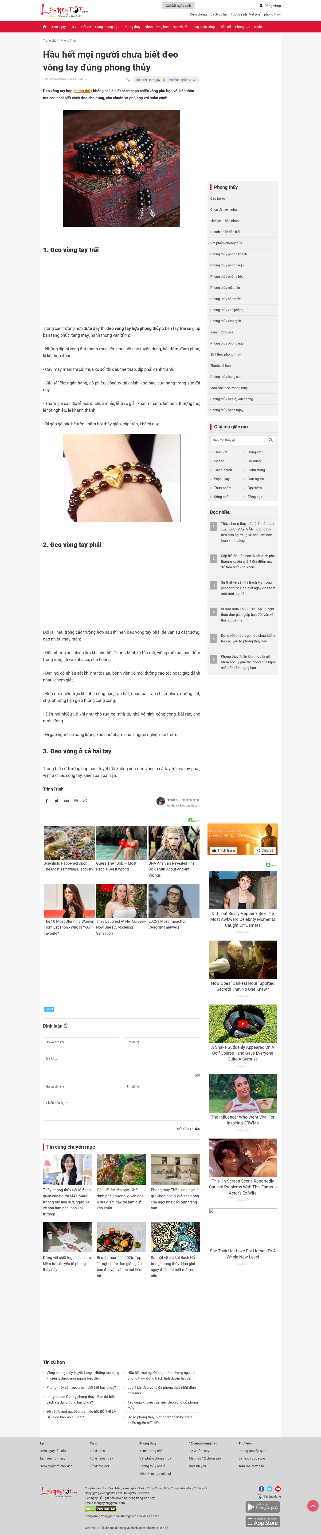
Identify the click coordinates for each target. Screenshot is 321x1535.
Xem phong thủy (202, 14)
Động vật (255, 452)
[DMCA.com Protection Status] (101, 1511)
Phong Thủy (68, 40)
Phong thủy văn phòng (226, 310)
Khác (258, 27)
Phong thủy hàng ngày (226, 410)
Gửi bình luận (188, 1129)
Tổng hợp (255, 497)
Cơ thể (219, 461)
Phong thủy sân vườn (226, 299)
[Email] (76, 802)
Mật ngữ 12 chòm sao (205, 1458)
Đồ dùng (254, 461)
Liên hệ (163, 1528)
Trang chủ (49, 40)
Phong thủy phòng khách (228, 254)
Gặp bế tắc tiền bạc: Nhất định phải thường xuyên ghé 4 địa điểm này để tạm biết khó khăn (248, 561)
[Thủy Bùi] (161, 801)
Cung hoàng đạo (107, 27)
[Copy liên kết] (85, 802)
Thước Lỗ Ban (220, 366)
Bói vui (86, 27)
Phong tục (242, 27)
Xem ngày (58, 27)
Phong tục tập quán (253, 1451)
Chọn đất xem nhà (223, 209)
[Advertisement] (112, 287)
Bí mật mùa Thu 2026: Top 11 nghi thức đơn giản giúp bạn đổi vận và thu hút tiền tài (247, 614)
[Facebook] (260, 1490)
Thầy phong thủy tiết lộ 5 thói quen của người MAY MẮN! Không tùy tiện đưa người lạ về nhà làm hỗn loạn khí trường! (67, 1202)
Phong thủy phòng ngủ (227, 265)
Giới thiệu (91, 1528)
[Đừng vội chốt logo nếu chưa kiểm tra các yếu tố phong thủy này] (67, 1237)
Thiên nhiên (223, 470)
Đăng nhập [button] (272, 6)
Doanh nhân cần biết (225, 232)
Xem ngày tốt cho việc (56, 1466)
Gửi (197, 1075)
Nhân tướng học (156, 27)
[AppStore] (263, 1526)
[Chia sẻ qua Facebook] (47, 802)
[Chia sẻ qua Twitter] (56, 802)
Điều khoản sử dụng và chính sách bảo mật (128, 1528)
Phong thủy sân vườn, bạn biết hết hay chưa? (81, 1387)
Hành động (256, 470)
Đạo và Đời (180, 27)
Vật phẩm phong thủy (265, 14)
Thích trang (225, 850)
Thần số (225, 27)
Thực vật (220, 452)
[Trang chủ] (44, 26)
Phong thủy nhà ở (152, 1466)
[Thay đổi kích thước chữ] (127, 80)
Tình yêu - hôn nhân (224, 221)
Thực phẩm (222, 488)
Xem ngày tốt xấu (53, 1451)
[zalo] (66, 802)
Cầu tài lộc (218, 198)
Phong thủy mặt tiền (225, 287)
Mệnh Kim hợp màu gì (155, 1474)
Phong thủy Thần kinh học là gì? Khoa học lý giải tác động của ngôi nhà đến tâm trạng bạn (248, 662)
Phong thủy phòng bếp (226, 276)
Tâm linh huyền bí (251, 1466)
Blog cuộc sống (203, 27)
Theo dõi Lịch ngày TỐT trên (154, 80)
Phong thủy (132, 27)
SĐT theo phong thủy (225, 354)
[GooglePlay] (263, 1512)
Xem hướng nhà (222, 332)
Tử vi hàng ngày (101, 1458)
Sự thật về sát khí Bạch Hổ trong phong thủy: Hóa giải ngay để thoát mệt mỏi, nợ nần (248, 588)
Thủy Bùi (173, 800)
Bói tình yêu (197, 1466)
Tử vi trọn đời (99, 1466)
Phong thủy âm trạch (225, 321)
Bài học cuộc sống (252, 1458)
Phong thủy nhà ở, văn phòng (231, 399)
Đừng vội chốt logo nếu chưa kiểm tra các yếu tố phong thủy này (67, 1263)
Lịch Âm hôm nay (52, 1458)
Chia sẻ (267, 850)
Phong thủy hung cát (225, 377)
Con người (256, 479)
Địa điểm (255, 488)
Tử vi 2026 (97, 1451)
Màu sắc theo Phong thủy (229, 388)
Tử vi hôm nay (199, 1451)
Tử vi (73, 27)
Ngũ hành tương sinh (231, 14)
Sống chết (222, 497)
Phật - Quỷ (222, 479)
